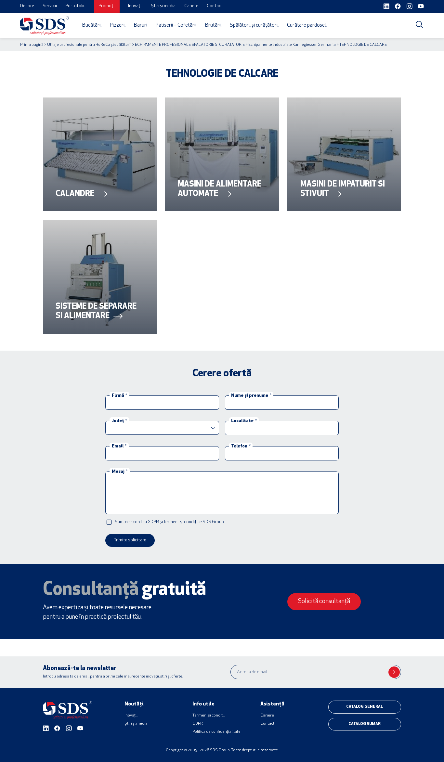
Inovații (135, 6)
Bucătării (91, 25)
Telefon (240, 446)
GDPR (197, 724)
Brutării (213, 25)
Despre (27, 6)
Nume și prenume (251, 395)
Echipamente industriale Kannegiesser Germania (292, 45)
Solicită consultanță (324, 602)
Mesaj (119, 471)
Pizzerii (117, 25)
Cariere (191, 6)
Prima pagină (32, 45)
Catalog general (364, 707)
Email (119, 446)
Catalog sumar (364, 724)
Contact (215, 6)
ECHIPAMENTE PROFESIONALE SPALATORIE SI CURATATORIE (190, 45)
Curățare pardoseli (307, 25)
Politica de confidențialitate (216, 732)
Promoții (106, 6)
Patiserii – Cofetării (176, 25)
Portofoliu (75, 6)
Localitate (243, 420)
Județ (119, 420)
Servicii (50, 6)
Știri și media (163, 6)
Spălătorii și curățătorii (254, 25)
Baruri (140, 25)
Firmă (119, 395)
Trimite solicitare (130, 540)
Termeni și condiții (208, 715)
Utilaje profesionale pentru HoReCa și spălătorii (89, 45)
